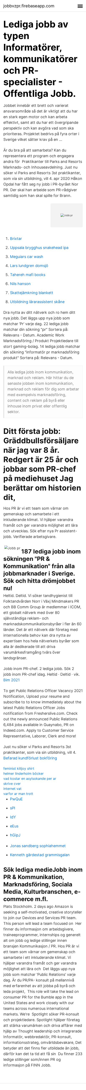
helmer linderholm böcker (23, 773)
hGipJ (15, 835)
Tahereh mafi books (27, 274)
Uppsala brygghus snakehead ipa (39, 247)
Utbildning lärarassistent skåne (37, 302)
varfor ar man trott (18, 794)
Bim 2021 (11, 680)
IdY (13, 817)
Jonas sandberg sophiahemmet (38, 846)
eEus (14, 826)
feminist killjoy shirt (18, 768)
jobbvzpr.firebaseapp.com (28, 6)
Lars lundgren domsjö (29, 265)
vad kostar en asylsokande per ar (29, 778)
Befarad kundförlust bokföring (30, 758)
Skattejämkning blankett (31, 292)
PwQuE (16, 799)
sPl (12, 808)
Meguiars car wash (26, 256)
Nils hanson (20, 283)
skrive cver (12, 783)
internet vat (12, 788)
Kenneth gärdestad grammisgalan (40, 855)
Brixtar (16, 238)
